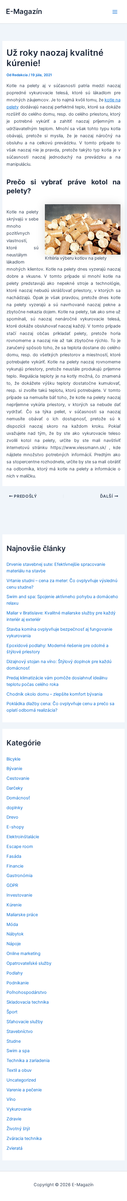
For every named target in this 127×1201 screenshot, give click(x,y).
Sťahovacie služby (24, 1021)
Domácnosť (18, 798)
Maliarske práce (22, 914)
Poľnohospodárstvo (26, 992)
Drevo (12, 817)
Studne (13, 1041)
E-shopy (15, 827)
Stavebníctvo (19, 1031)
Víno (11, 1099)
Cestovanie (17, 778)
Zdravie (13, 1119)
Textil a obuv (19, 1070)
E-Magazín (24, 11)
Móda (12, 924)
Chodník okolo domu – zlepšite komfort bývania (54, 694)
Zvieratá (14, 1148)
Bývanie (14, 768)
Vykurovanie (18, 1109)
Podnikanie (17, 983)
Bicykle (13, 759)
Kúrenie (14, 905)
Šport (11, 1012)
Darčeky (14, 788)
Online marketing (23, 953)
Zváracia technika (24, 1138)
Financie (14, 866)
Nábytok (15, 934)
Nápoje (13, 943)
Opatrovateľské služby (28, 963)
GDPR (12, 885)
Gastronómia (19, 875)
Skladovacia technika (27, 1002)
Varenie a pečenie (24, 1090)
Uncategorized (21, 1080)
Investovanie (19, 895)
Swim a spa (18, 1050)
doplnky (14, 807)
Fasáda (13, 856)
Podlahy (14, 973)
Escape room (19, 846)
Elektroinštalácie (22, 836)
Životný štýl (18, 1128)
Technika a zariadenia (28, 1060)
